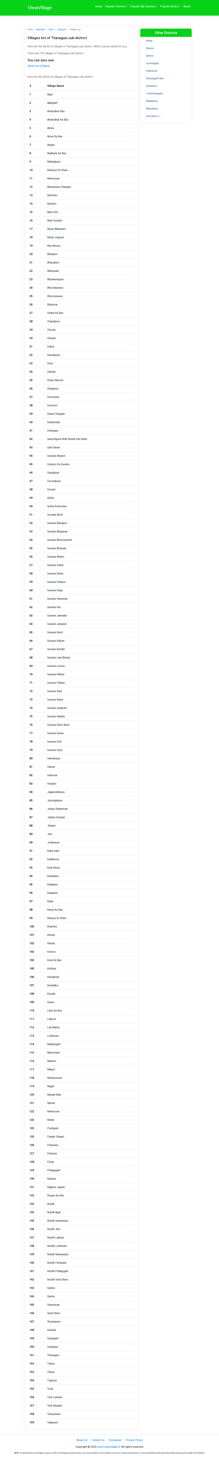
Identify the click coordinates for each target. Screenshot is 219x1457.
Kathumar (151, 70)
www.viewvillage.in (108, 1446)
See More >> (153, 116)
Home (98, 6)
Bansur (150, 48)
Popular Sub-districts (143, 6)
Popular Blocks (169, 6)
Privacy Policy (134, 1440)
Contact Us (98, 1440)
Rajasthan (40, 29)
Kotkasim (151, 85)
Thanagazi (61, 29)
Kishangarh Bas (155, 78)
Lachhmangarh (154, 93)
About (186, 6)
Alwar (51, 29)
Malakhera (152, 101)
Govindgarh (152, 63)
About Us (81, 1440)
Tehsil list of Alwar (38, 66)
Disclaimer (115, 1440)
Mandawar (152, 108)
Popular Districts (115, 6)
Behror (150, 55)
